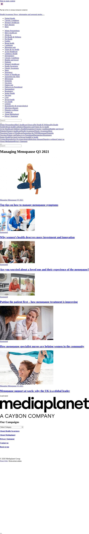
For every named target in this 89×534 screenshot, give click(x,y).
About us (8, 35)
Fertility (7, 41)
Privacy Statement (11, 116)
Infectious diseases (11, 108)
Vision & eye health (12, 49)
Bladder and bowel (12, 60)
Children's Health (11, 54)
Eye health (8, 102)
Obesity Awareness (12, 68)
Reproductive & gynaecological (16, 106)
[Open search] (1, 123)
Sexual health (9, 100)
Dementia (8, 81)
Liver (7, 97)
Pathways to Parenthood (13, 87)
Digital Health (10, 18)
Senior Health (10, 93)
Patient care (9, 85)
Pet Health (8, 39)
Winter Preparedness (12, 31)
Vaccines (8, 95)
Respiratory (9, 91)
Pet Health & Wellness (13, 37)
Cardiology (9, 45)
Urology (8, 104)
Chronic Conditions (12, 20)
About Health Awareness (9, 431)
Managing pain (10, 47)
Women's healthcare (12, 23)
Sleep (7, 70)
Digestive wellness (11, 110)
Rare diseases (9, 25)
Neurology (9, 72)
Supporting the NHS (12, 77)
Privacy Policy (4, 461)
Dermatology (9, 56)
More (7, 27)
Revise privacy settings (15, 461)
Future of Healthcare (12, 74)
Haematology (9, 89)
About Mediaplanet (12, 114)
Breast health (9, 43)
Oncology (8, 83)
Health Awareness (21, 14)
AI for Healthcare (11, 52)
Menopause (9, 79)
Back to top (4, 447)
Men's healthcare (11, 33)
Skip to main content (7, 1)
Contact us (8, 112)
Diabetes (8, 62)
